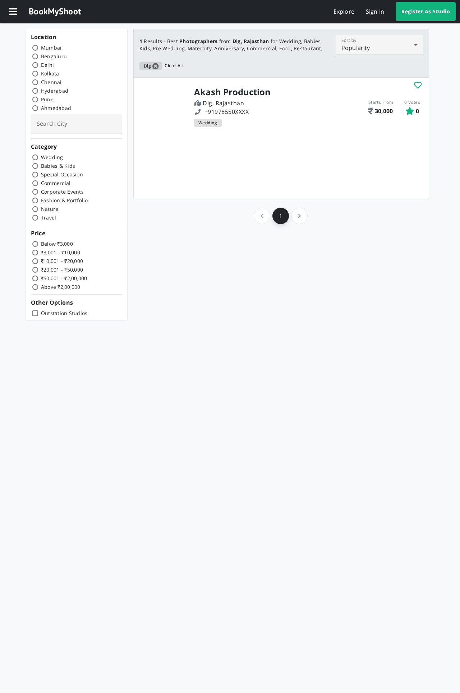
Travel (48, 217)
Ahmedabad (56, 108)
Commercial (56, 183)
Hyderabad (54, 90)
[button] (13, 11)
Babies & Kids (58, 165)
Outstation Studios (64, 313)
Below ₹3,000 (57, 243)
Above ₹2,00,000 (60, 286)
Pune (47, 99)
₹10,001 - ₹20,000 (62, 261)
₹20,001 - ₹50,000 (62, 269)
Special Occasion (62, 174)
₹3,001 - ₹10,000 (60, 252)
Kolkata (50, 73)
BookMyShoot (55, 11)
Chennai (51, 82)
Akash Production (232, 92)
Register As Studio (425, 11)
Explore (344, 11)
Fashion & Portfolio (64, 200)
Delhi (47, 64)
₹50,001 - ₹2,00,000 (64, 278)
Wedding (52, 157)
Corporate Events (62, 191)
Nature (50, 208)
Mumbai (51, 47)
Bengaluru (54, 56)
